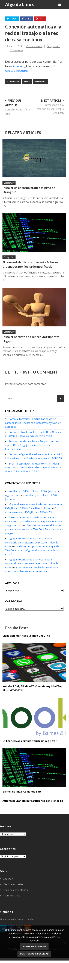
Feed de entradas (13, 884)
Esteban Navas (34, 46)
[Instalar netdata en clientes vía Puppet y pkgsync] (34, 307)
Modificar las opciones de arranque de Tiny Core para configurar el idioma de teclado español (32, 550)
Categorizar (53, 46)
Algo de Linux (19, 4)
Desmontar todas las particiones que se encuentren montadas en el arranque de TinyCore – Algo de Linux (33, 521)
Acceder (18, 66)
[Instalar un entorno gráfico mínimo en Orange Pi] (34, 158)
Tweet (13, 18)
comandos (13, 81)
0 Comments (16, 50)
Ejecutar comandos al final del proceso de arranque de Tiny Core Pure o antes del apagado (34, 529)
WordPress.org (11, 895)
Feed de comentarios (15, 890)
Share (28, 18)
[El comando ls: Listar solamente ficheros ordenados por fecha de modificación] (34, 232)
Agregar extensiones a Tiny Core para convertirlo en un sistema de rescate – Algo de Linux (31, 542)
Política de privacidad (34, 954)
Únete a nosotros (16, 71)
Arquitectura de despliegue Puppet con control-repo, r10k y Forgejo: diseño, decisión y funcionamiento (33, 445)
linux (27, 81)
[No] (64, 943)
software (40, 81)
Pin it (41, 18)
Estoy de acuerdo (34, 946)
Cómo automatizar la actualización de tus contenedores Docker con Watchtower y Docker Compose (33, 423)
